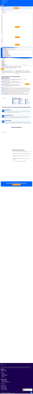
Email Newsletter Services (6, 53)
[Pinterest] (3, 369)
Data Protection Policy (4, 375)
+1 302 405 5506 (3, 3)
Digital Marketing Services (5, 381)
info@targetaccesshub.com (5, 0)
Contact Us (3, 65)
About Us (3, 10)
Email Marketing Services (6, 50)
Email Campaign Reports (6, 52)
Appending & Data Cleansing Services (6, 382)
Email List (21, 155)
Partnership (3, 62)
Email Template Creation (5, 51)
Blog (2, 371)
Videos (3, 63)
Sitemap (3, 376)
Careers (3, 372)
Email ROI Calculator (4, 64)
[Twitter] (2, 369)
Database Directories (4, 380)
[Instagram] (1, 369)
